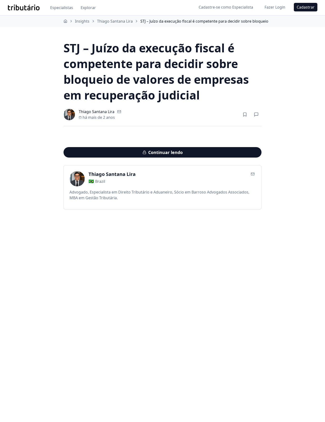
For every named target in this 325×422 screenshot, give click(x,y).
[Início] (65, 21)
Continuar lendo (165, 152)
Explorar (88, 7)
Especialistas (61, 7)
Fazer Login (275, 7)
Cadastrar (306, 7)
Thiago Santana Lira (115, 21)
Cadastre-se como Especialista (226, 7)
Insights (82, 21)
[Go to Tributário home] (24, 7)
